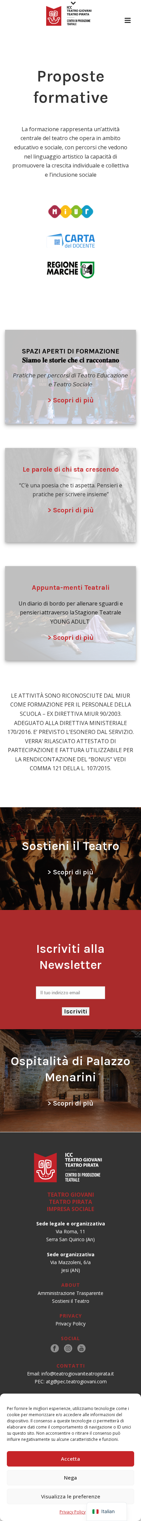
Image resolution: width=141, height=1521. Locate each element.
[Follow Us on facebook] (55, 1348)
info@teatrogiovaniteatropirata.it (77, 1373)
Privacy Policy (73, 1512)
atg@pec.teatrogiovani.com (76, 1381)
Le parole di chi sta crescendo (71, 469)
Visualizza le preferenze (70, 1496)
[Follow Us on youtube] (81, 1348)
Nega (70, 1477)
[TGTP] (70, 15)
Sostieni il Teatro (70, 1301)
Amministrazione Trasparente (70, 1293)
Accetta (70, 1458)
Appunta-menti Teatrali (71, 587)
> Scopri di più (71, 400)
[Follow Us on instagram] (68, 1348)
